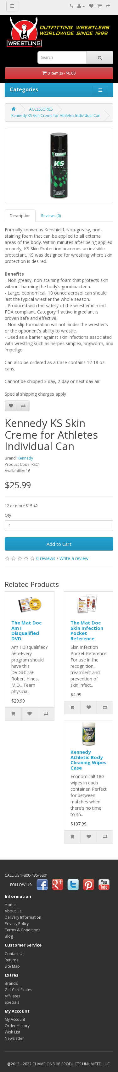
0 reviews (45, 558)
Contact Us (14, 953)
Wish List (12, 1032)
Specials (12, 1002)
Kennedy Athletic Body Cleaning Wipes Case (88, 760)
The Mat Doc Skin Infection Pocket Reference (86, 630)
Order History (17, 1025)
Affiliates (12, 996)
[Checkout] (108, 6)
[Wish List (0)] (91, 6)
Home (10, 904)
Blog (9, 936)
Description (20, 215)
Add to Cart (59, 544)
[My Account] (81, 6)
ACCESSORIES (41, 109)
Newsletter (14, 1038)
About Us (13, 911)
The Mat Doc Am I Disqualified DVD (26, 630)
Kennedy (25, 458)
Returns (11, 960)
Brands (11, 983)
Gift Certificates (18, 989)
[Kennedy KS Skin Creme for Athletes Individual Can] (59, 165)
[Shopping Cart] (100, 6)
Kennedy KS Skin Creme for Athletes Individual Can (55, 115)
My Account (15, 1019)
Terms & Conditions (22, 930)
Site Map (12, 966)
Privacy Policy (17, 923)
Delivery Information (23, 917)
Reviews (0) (51, 215)
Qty (8, 515)
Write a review (73, 558)
